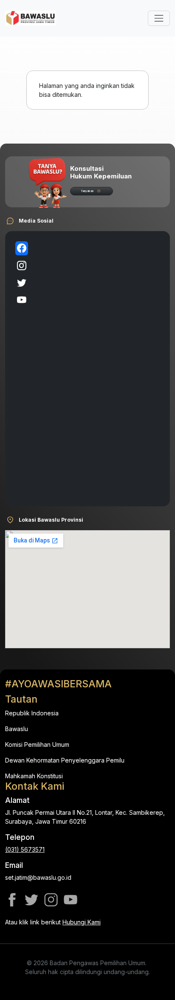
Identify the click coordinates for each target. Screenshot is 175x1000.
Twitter (31, 900)
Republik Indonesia (32, 713)
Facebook (12, 900)
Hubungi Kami (81, 922)
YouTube (70, 900)
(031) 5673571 (25, 849)
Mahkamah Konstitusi (34, 776)
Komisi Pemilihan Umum (37, 744)
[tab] (21, 248)
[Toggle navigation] (159, 18)
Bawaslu (16, 728)
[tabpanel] (97, 368)
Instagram (51, 900)
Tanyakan (87, 191)
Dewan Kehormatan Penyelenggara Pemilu (64, 760)
